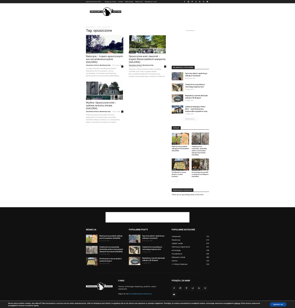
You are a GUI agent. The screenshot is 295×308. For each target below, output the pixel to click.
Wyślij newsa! (129, 1)
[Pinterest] (192, 1)
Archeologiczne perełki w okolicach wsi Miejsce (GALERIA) (200, 174)
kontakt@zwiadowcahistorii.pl (141, 294)
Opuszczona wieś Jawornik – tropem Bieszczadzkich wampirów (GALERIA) (147, 59)
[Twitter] (203, 1)
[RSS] (199, 1)
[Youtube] (207, 1)
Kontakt (120, 1)
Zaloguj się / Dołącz (110, 1)
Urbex (88, 99)
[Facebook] (184, 1)
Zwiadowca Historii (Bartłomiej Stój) (98, 65)
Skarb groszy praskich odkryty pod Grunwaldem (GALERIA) (180, 149)
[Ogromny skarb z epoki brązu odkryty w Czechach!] (177, 76)
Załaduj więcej (189, 119)
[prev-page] (173, 181)
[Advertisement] (167, 11)
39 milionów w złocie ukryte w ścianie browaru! (179, 174)
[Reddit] (196, 1)
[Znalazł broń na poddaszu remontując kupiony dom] (177, 87)
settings (237, 303)
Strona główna (90, 27)
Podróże (89, 52)
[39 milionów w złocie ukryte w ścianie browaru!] (180, 164)
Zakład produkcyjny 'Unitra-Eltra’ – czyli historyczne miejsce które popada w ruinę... (197, 109)
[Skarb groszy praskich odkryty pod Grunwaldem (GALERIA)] (180, 139)
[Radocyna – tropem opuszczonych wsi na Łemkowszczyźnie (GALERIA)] (104, 44)
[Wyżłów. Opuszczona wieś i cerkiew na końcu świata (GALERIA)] (104, 90)
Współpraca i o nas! (151, 1)
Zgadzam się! (278, 304)
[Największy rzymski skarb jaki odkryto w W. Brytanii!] (177, 98)
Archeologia (195, 143)
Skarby (174, 143)
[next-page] (176, 181)
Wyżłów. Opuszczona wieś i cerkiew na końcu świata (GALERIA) (100, 105)
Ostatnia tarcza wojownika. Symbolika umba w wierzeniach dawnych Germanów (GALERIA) (199, 151)
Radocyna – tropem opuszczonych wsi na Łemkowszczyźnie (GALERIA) (104, 59)
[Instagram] (188, 1)
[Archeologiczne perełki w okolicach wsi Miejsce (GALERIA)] (200, 164)
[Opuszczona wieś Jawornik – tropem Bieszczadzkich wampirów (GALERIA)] (147, 44)
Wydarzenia (139, 1)
